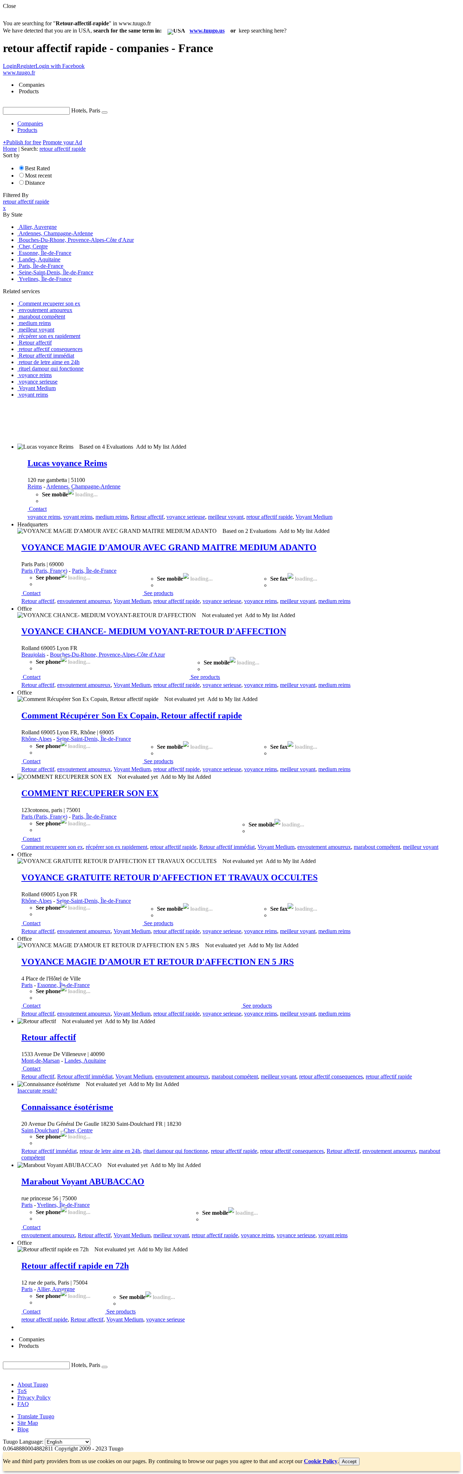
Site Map (27, 1423)
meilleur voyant (225, 517)
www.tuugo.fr (19, 72)
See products (158, 593)
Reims (34, 486)
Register (26, 66)
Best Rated (37, 168)
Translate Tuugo (35, 1416)
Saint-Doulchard (40, 1130)
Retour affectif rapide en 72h (75, 1265)
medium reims (111, 517)
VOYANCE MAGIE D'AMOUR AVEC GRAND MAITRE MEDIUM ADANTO (169, 547)
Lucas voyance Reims (67, 463)
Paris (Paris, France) (44, 571)
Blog (23, 1429)
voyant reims (78, 517)
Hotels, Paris (85, 110)
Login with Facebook (60, 66)
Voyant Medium (314, 517)
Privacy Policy (34, 1397)
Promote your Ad (62, 142)
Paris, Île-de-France (94, 571)
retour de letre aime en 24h (110, 1151)
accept (349, 1461)
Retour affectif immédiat (227, 847)
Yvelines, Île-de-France (63, 1205)
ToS (22, 1391)
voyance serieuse (185, 517)
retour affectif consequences (331, 1076)
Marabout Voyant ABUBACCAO (82, 1181)
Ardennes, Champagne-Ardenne (83, 486)
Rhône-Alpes (36, 739)
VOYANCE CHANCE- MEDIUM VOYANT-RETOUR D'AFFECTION (153, 631)
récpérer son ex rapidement (116, 847)
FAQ (23, 1404)
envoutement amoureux (84, 601)
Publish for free (22, 142)
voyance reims (43, 517)
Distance (35, 183)
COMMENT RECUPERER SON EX (89, 793)
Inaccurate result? (37, 1091)
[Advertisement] (134, 420)
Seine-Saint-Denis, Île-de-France (93, 739)
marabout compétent (377, 847)
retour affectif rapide (269, 517)
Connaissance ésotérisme (67, 1107)
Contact (38, 509)
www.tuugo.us (207, 30)
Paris (27, 985)
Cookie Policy (320, 1461)
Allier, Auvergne (56, 1289)
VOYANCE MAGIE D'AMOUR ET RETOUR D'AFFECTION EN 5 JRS (157, 961)
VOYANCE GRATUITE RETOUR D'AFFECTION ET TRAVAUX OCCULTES (169, 877)
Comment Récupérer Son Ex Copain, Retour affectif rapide (131, 715)
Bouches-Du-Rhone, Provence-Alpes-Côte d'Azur (107, 654)
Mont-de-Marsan (40, 1061)
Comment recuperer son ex (52, 847)
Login (10, 66)
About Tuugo (32, 1384)
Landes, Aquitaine (85, 1061)
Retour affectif (147, 517)
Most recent (38, 175)
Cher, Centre (78, 1130)
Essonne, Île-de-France (63, 985)
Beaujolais (33, 654)
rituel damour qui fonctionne (175, 1151)
